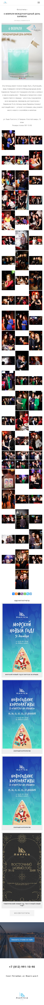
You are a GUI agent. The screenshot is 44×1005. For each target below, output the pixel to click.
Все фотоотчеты (22, 913)
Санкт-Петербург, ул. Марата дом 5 (22, 976)
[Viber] (22, 594)
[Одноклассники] (16, 594)
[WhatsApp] (25, 594)
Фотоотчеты (21, 10)
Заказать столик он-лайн (22, 940)
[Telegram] (30, 594)
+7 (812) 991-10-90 (22, 966)
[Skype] (28, 594)
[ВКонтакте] (13, 594)
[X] (19, 594)
